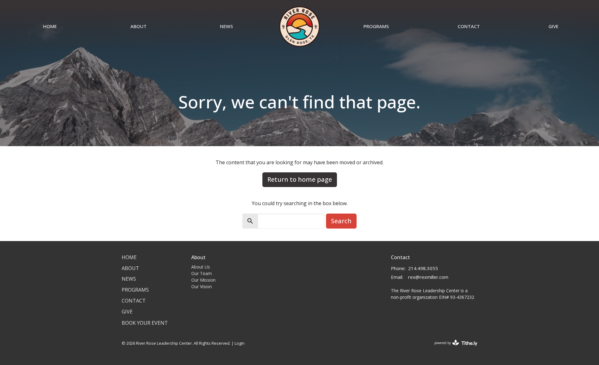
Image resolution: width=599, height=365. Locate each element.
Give (553, 26)
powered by (452, 348)
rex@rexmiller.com (428, 277)
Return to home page (299, 179)
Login (240, 343)
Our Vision (201, 286)
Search (341, 221)
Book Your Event (145, 322)
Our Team (201, 273)
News (226, 26)
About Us (200, 267)
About (138, 26)
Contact (469, 26)
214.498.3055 (423, 268)
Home (50, 26)
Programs (376, 26)
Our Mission (203, 280)
